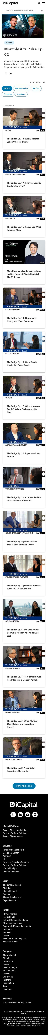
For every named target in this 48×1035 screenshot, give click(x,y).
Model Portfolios (10, 941)
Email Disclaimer (14, 1024)
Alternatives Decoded (12, 897)
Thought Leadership (12, 884)
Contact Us (8, 976)
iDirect (6, 935)
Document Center (11, 852)
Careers (6, 973)
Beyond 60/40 (9, 900)
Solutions (21, 94)
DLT (5, 859)
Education (8, 94)
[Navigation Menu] (43, 3)
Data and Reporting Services (16, 862)
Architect (7, 856)
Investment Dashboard (13, 849)
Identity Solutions (11, 871)
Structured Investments (13, 923)
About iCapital (9, 955)
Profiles (36, 88)
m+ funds (7, 929)
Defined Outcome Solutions (15, 920)
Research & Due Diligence (14, 938)
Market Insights (21, 88)
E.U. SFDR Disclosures (10, 1022)
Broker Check (36, 1026)
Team (5, 986)
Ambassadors (9, 970)
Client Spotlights (10, 967)
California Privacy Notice (21, 1017)
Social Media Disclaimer (30, 1024)
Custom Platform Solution (14, 833)
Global (6, 958)
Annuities (7, 932)
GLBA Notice (35, 1017)
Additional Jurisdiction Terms (29, 1022)
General (7, 88)
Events (6, 964)
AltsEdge (7, 888)
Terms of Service (39, 1020)
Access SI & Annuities (13, 836)
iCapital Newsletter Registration (17, 1002)
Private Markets (10, 913)
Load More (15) (24, 785)
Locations (7, 989)
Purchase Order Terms (23, 1026)
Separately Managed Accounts (17, 926)
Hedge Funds (9, 916)
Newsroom (8, 961)
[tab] (24, 10)
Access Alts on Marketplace (15, 830)
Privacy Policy (7, 1017)
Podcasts (7, 894)
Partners (7, 979)
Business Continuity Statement (21, 1020)
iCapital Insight (10, 868)
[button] (24, 10)
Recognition (8, 982)
